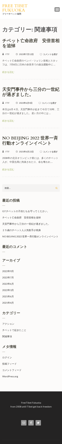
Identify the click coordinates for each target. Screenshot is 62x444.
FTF (7, 54)
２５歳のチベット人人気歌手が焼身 (21, 230)
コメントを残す (50, 54)
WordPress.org (10, 376)
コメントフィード (12, 370)
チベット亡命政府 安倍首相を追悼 (31, 43)
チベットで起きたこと (14, 330)
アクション (8, 323)
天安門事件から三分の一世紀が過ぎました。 (30, 92)
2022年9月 (8, 271)
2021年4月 (8, 302)
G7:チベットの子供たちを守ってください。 (25, 211)
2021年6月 (8, 296)
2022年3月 (8, 290)
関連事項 (7, 336)
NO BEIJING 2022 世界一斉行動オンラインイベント (30, 140)
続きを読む (8, 71)
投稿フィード (9, 363)
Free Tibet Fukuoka (15, 8)
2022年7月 (8, 277)
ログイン (7, 357)
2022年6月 (8, 283)
